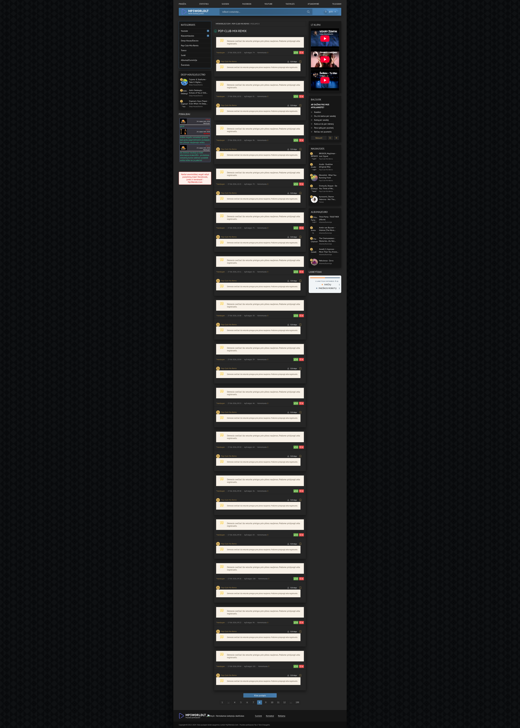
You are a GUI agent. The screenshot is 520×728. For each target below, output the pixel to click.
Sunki (183, 55)
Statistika (204, 4)
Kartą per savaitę (321, 120)
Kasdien (317, 112)
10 (272, 702)
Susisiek (225, 4)
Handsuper (221, 52)
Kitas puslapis (260, 695)
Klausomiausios (187, 36)
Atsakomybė (313, 4)
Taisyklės (290, 4)
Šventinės (185, 65)
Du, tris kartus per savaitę (325, 116)
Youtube (268, 4)
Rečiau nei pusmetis (323, 131)
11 (278, 702)
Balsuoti (319, 138)
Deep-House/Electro (189, 40)
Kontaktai (270, 716)
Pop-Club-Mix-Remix (229, 61)
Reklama (281, 716)
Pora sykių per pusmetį (323, 128)
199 (297, 702)
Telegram (336, 4)
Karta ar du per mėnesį (324, 124)
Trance (183, 50)
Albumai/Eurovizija (189, 60)
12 (284, 702)
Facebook (246, 4)
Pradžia (182, 4)
